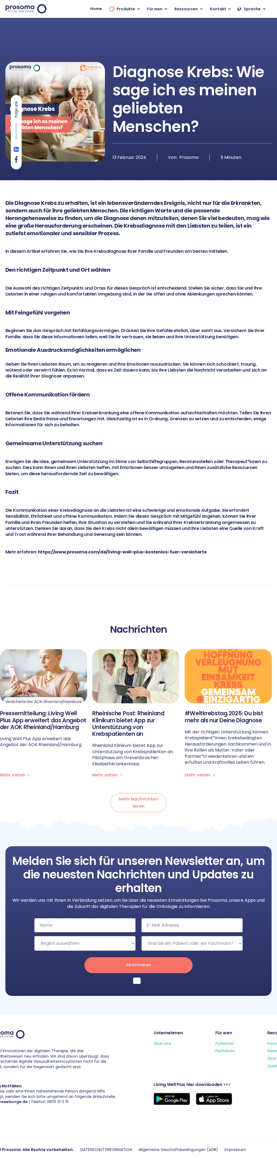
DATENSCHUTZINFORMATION (106, 1149)
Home (96, 8)
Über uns (162, 1043)
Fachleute (225, 1051)
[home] (26, 9)
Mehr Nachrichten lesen (138, 802)
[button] (123, 9)
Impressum (235, 1149)
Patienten (224, 1043)
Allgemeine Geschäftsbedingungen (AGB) (178, 1149)
